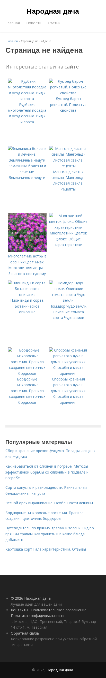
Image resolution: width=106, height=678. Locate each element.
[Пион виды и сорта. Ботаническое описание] (27, 294)
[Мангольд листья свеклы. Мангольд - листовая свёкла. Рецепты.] (68, 165)
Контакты (19, 609)
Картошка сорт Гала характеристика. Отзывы (45, 549)
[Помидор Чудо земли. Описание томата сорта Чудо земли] (68, 300)
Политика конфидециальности (38, 615)
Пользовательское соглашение (58, 609)
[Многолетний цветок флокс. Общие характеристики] (68, 227)
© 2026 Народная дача (31, 598)
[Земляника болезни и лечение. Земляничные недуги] (27, 160)
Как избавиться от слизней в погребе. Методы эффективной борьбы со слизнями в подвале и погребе (47, 472)
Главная (12, 22)
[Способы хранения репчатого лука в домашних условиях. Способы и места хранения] (68, 373)
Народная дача (53, 11)
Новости (33, 22)
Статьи (54, 22)
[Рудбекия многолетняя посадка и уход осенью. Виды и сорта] (27, 98)
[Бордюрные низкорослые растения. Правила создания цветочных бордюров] (27, 373)
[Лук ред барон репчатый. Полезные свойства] (68, 92)
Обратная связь (25, 633)
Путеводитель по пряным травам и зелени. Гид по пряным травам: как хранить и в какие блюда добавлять (49, 533)
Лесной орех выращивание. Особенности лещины (49, 502)
